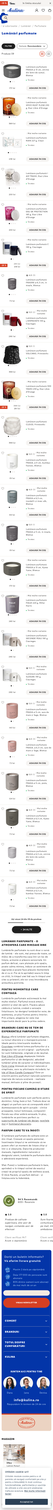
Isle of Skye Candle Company (18, 1073)
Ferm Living (8, 1066)
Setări (8, 1494)
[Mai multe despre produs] (12, 71)
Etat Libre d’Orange (13, 1056)
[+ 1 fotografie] (12, 142)
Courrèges (7, 1046)
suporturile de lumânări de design (20, 1121)
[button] (26, 46)
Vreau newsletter (26, 1303)
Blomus (6, 1037)
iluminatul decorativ (20, 1124)
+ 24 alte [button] (26, 930)
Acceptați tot (26, 1502)
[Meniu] (3, 10)
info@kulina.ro (26, 1400)
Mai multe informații (35, 1491)
